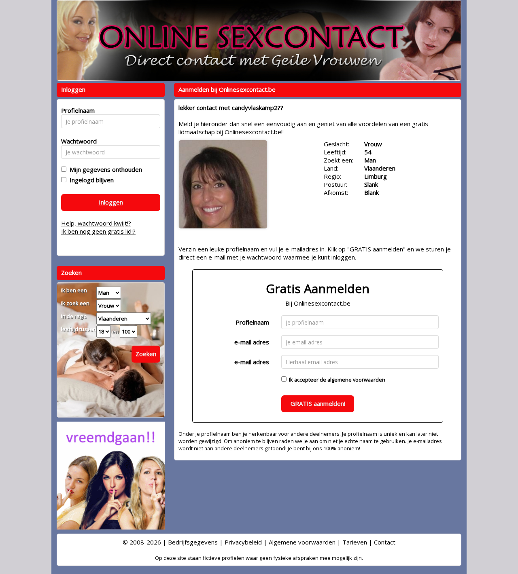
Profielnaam (252, 322)
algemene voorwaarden (356, 379)
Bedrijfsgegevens (193, 542)
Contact (384, 542)
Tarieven (354, 542)
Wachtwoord (76, 141)
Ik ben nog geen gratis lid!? (98, 231)
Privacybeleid (243, 542)
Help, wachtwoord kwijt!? (96, 223)
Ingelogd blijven (90, 180)
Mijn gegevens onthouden (104, 169)
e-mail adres (251, 342)
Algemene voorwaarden (302, 542)
